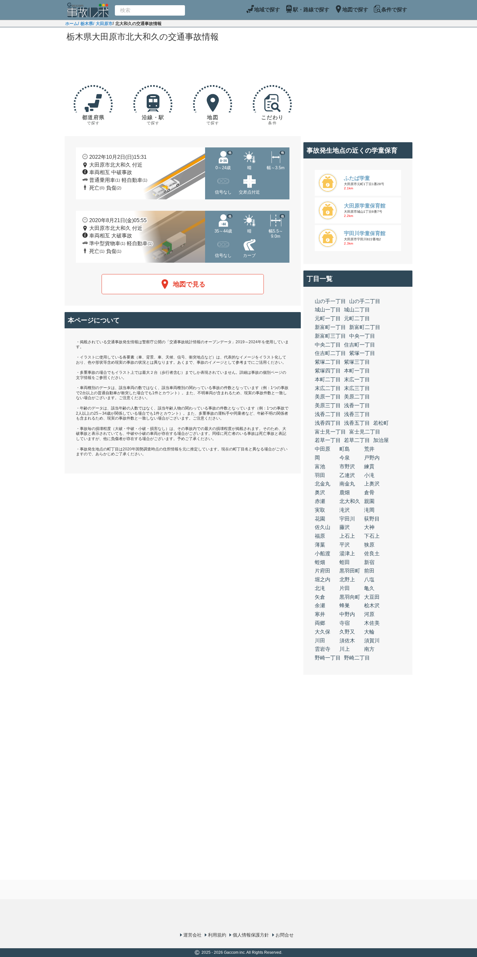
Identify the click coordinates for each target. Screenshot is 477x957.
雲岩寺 (322, 649)
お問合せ (284, 935)
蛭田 (344, 562)
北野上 (347, 579)
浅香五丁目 (357, 423)
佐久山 (322, 527)
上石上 (347, 536)
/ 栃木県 (85, 23)
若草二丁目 (357, 440)
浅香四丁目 (328, 423)
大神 (369, 527)
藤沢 (344, 527)
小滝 (369, 475)
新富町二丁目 (364, 327)
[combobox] (150, 10)
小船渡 (322, 553)
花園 (320, 519)
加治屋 (381, 440)
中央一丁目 (362, 336)
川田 (320, 640)
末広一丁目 (357, 379)
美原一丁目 (328, 396)
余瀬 (320, 605)
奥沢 (320, 492)
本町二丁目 (328, 379)
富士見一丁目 (330, 431)
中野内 (347, 614)
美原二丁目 (357, 396)
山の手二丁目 (364, 301)
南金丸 (347, 483)
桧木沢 (372, 605)
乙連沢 (347, 475)
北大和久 (349, 501)
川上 (344, 649)
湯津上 (347, 553)
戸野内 (372, 457)
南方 (369, 649)
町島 (344, 449)
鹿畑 (344, 492)
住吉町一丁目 (359, 344)
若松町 (381, 423)
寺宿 (344, 623)
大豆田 (372, 597)
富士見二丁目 (364, 431)
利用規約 (217, 935)
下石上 (372, 536)
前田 (369, 570)
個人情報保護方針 (251, 935)
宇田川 (347, 519)
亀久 (369, 588)
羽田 (320, 475)
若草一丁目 (328, 440)
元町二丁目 (357, 318)
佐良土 (372, 553)
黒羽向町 (349, 597)
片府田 (322, 570)
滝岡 (369, 510)
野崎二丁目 (357, 658)
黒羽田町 (349, 570)
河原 (369, 614)
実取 (320, 510)
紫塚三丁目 (357, 362)
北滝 (320, 588)
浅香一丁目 (357, 405)
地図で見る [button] (189, 284)
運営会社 (192, 935)
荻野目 (372, 519)
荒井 (369, 449)
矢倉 (320, 597)
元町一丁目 (328, 318)
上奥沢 (372, 483)
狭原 (369, 545)
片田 (344, 588)
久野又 (347, 632)
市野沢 (347, 466)
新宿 (369, 562)
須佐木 (347, 640)
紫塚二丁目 (328, 362)
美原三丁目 (328, 405)
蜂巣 (344, 605)
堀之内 (322, 579)
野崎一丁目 (328, 658)
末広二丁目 (328, 388)
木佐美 (372, 623)
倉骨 (369, 492)
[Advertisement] (183, 62)
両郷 (320, 623)
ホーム (71, 23)
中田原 (322, 449)
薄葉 (320, 545)
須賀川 (372, 640)
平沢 (344, 545)
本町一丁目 (357, 370)
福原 (320, 536)
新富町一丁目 (330, 327)
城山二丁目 (357, 309)
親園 (369, 501)
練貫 (369, 466)
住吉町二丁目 (330, 353)
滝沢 (344, 510)
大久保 (322, 632)
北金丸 (322, 483)
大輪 (369, 632)
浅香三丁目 (357, 414)
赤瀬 (320, 501)
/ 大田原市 (103, 23)
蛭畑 (320, 562)
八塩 (369, 579)
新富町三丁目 (330, 336)
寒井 (320, 614)
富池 (320, 466)
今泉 (344, 457)
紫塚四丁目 (328, 370)
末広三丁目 (357, 388)
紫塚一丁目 (362, 353)
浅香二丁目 (328, 414)
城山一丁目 (328, 309)
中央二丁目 (328, 344)
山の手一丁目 (330, 301)
